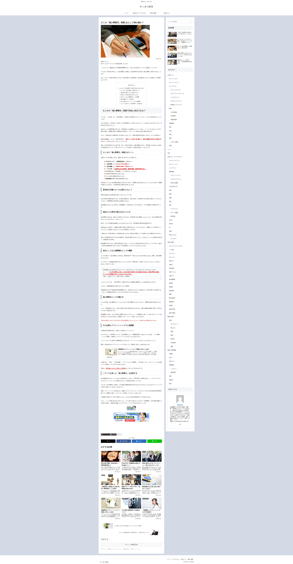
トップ (168, 559)
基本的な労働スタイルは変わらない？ (130, 92)
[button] (191, 21)
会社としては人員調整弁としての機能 (130, 97)
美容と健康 (190, 559)
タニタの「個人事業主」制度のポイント (130, 90)
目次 (129, 85)
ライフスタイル (175, 559)
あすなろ (180, 405)
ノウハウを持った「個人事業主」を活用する (131, 103)
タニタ (120, 434)
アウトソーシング (106, 434)
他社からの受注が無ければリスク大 (129, 94)
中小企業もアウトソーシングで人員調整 (130, 101)
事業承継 (114, 434)
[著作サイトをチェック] (180, 424)
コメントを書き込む (131, 544)
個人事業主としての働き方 (127, 99)
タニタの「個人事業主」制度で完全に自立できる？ (132, 88)
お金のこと (183, 559)
